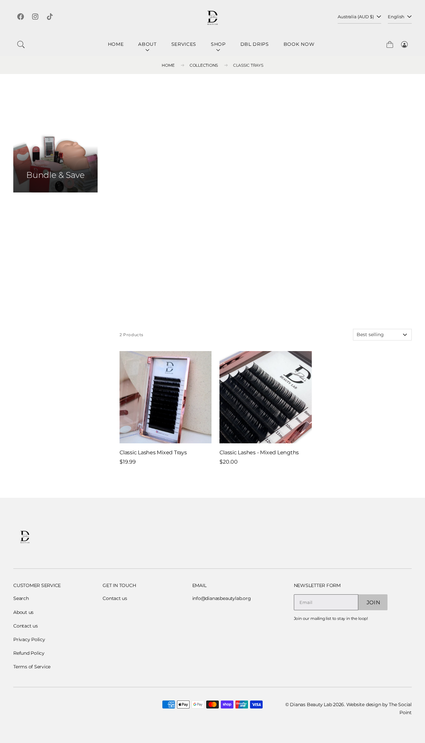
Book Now (299, 44)
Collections (204, 65)
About (147, 44)
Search (21, 598)
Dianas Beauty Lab (311, 704)
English (396, 16)
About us (23, 612)
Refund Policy (28, 653)
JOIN (374, 602)
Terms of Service (31, 667)
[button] (21, 44)
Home (116, 44)
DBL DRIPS (254, 44)
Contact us (25, 626)
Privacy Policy (29, 639)
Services (184, 44)
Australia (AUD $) (356, 16)
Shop (218, 44)
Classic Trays (248, 65)
